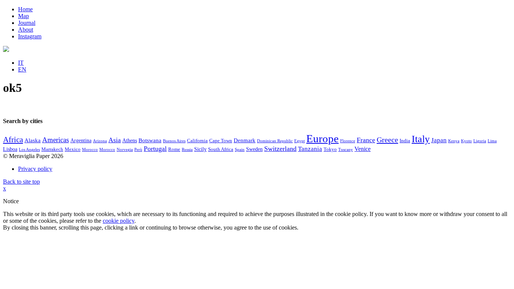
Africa (13, 139)
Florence (347, 141)
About (25, 29)
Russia (187, 150)
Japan (439, 140)
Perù (138, 150)
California (197, 140)
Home (25, 9)
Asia (114, 140)
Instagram (29, 36)
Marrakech (52, 149)
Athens (129, 140)
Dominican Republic (275, 141)
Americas (55, 140)
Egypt (299, 141)
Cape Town (220, 140)
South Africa (220, 149)
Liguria (479, 141)
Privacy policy (35, 169)
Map (23, 16)
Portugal (155, 148)
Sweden (254, 149)
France (366, 140)
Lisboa (10, 149)
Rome (174, 149)
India (405, 140)
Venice (362, 149)
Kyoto (466, 141)
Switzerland (280, 148)
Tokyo (330, 149)
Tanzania (310, 148)
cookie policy (118, 221)
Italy (421, 139)
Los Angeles (29, 150)
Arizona (100, 141)
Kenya (453, 141)
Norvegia (125, 150)
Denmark (244, 140)
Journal (26, 23)
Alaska (32, 140)
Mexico (73, 149)
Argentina (80, 140)
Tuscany (345, 150)
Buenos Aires (174, 141)
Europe (322, 138)
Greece (387, 139)
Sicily (200, 149)
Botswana (149, 140)
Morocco (90, 150)
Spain (240, 150)
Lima (492, 141)
